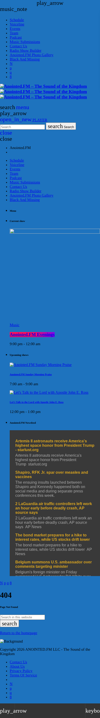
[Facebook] (11, 77)
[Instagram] (11, 72)
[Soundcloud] (11, 68)
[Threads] (11, 64)
